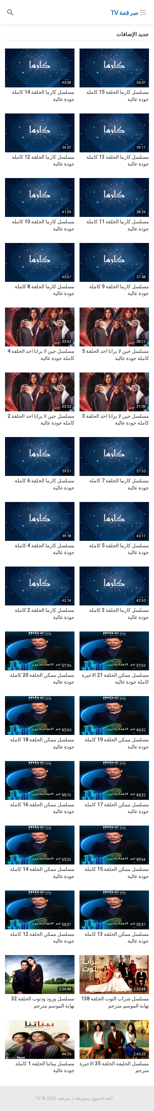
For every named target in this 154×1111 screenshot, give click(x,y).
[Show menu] (142, 12)
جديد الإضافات (132, 34)
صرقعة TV (124, 12)
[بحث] (10, 12)
